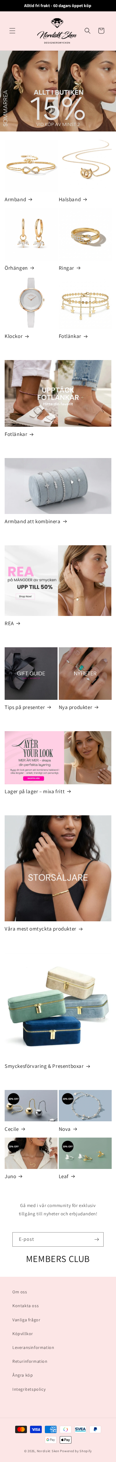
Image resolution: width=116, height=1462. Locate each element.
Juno (10, 1176)
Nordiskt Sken (48, 1451)
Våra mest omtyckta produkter (40, 928)
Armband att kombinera (33, 521)
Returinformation (30, 1361)
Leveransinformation (33, 1347)
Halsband (70, 199)
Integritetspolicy (28, 1389)
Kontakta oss (25, 1305)
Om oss (19, 1292)
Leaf (64, 1176)
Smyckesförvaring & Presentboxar (44, 1066)
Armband (15, 199)
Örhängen (16, 268)
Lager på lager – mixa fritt (35, 791)
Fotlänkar (70, 336)
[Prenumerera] (96, 1239)
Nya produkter (75, 707)
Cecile (12, 1129)
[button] (12, 30)
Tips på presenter (25, 707)
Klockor (14, 336)
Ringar (67, 268)
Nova (65, 1129)
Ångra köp (22, 1375)
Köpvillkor (22, 1333)
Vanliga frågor (26, 1320)
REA (9, 623)
